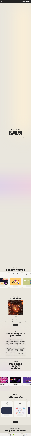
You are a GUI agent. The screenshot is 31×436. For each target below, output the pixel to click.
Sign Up (28, 1)
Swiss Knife (7, 404)
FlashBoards (20, 345)
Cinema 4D (19, 343)
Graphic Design (8, 348)
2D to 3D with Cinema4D (15, 275)
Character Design (13, 343)
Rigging (17, 352)
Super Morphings (20, 404)
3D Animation (13, 339)
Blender (7, 343)
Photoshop (16, 350)
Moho (12, 350)
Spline (24, 352)
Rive (20, 352)
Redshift (12, 352)
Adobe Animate (19, 339)
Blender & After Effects (15, 374)
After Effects (16, 341)
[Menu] (1, 1)
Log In (24, 1)
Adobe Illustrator (10, 341)
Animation (22, 341)
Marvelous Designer (21, 348)
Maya (9, 350)
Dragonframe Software (13, 345)
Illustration (15, 348)
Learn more (15, 286)
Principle (21, 350)
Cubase (24, 343)
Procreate (8, 352)
